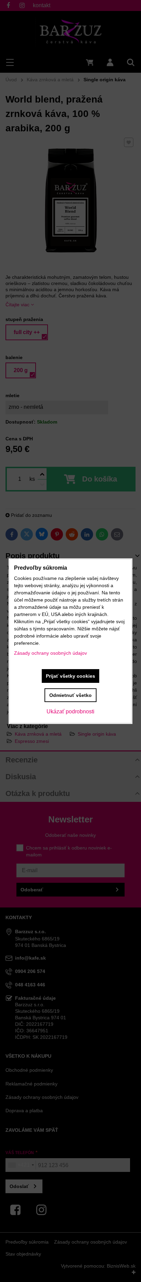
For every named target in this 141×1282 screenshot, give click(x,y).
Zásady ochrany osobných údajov (50, 653)
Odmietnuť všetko (70, 695)
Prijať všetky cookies (70, 676)
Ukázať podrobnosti (70, 711)
